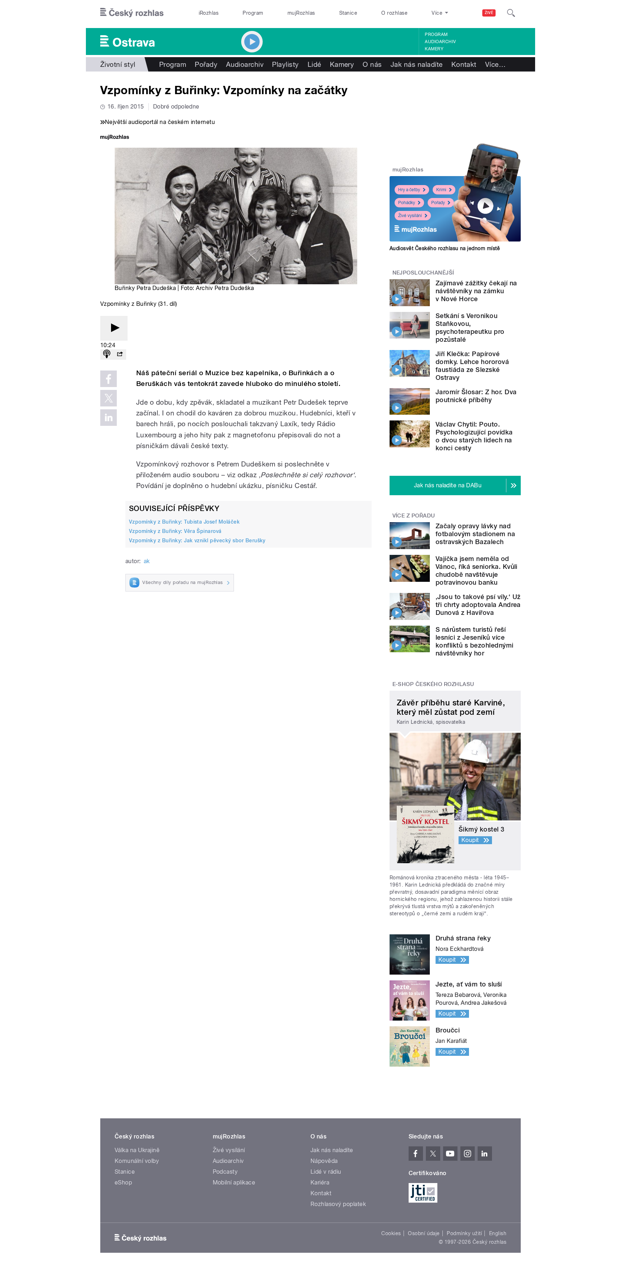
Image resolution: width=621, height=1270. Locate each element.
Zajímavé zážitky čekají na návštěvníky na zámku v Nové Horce (476, 291)
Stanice (348, 13)
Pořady (206, 64)
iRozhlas (209, 13)
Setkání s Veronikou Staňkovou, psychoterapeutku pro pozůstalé (470, 327)
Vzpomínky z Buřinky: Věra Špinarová (175, 531)
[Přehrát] (114, 328)
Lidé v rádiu (325, 1171)
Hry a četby (409, 189)
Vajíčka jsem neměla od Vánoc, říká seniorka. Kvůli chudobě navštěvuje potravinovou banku (477, 570)
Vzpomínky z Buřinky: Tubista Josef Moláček (184, 522)
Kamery (434, 48)
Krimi (441, 189)
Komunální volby (137, 1161)
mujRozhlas (301, 13)
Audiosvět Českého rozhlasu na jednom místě (445, 248)
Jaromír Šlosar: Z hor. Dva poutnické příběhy (476, 396)
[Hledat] (511, 13)
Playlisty (285, 64)
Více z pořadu (413, 515)
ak (147, 561)
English (497, 1233)
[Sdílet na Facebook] (108, 379)
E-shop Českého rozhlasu (433, 684)
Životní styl (117, 64)
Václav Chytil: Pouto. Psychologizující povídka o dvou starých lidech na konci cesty (474, 436)
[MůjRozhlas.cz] (114, 137)
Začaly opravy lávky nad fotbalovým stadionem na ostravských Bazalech (475, 534)
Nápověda (324, 1161)
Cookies (391, 1233)
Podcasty (225, 1171)
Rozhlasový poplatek (338, 1204)
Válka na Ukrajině (137, 1150)
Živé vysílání (410, 215)
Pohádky (406, 202)
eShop (123, 1182)
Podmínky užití (464, 1233)
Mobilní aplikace (234, 1182)
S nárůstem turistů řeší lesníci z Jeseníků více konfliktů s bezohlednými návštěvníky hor (475, 641)
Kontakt (464, 64)
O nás (372, 64)
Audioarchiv (440, 41)
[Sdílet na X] (108, 398)
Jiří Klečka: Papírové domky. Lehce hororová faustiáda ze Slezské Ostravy (472, 365)
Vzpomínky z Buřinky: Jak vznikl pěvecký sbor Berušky (197, 540)
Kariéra (319, 1182)
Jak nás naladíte (417, 64)
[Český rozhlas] (132, 13)
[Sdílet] (119, 354)
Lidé (314, 64)
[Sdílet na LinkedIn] (108, 417)
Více (495, 64)
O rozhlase (394, 13)
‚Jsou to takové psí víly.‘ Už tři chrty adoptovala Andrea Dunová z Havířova (478, 604)
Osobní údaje (424, 1233)
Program (253, 13)
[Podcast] (106, 354)
